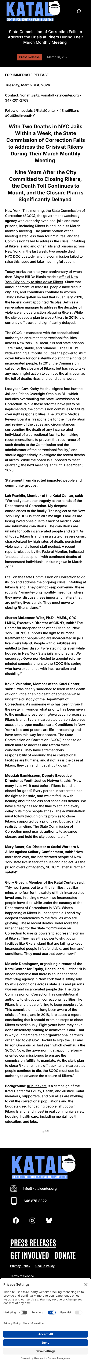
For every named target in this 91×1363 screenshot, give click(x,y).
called (10, 368)
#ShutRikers (37, 1086)
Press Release (29, 57)
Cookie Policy (45, 1266)
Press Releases (33, 1242)
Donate (65, 1254)
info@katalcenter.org (40, 1188)
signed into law (64, 389)
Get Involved (29, 1254)
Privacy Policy (20, 1266)
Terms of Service (22, 1276)
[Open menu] (69, 11)
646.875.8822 (35, 1201)
